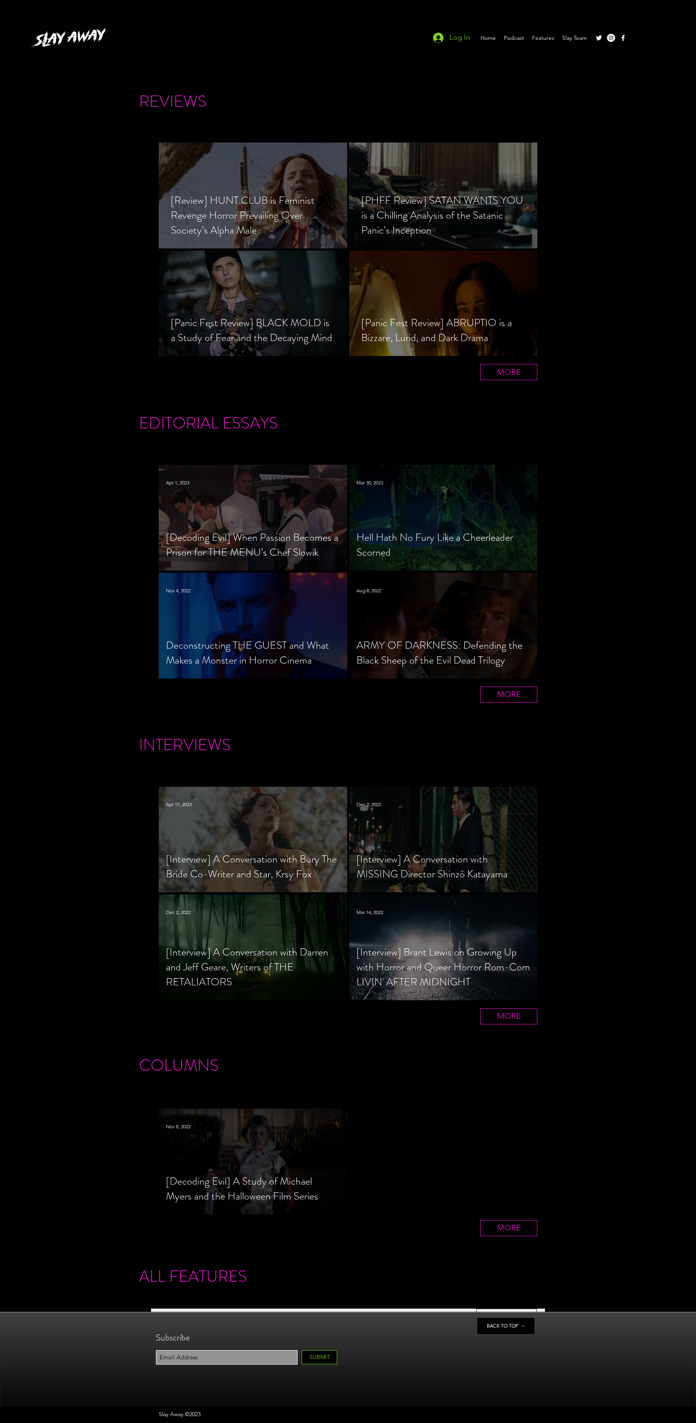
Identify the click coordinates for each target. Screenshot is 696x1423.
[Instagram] (611, 38)
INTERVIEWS (185, 744)
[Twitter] (599, 38)
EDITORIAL (179, 423)
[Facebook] (623, 38)
